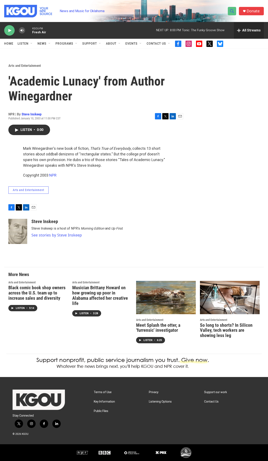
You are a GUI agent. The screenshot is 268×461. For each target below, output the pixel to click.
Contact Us (156, 43)
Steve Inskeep (31, 114)
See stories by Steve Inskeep (56, 235)
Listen (23, 43)
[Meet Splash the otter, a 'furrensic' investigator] (166, 297)
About (111, 43)
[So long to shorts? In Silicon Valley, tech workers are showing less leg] (230, 297)
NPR (53, 175)
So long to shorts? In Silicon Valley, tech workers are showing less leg (226, 330)
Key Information (104, 401)
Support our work (215, 392)
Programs (64, 43)
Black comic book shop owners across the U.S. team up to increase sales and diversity (37, 293)
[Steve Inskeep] (17, 231)
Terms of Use (103, 392)
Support (89, 43)
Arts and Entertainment (24, 65)
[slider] (28, 30)
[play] (9, 30)
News (41, 43)
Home (8, 43)
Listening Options (160, 401)
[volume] (22, 30)
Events (131, 43)
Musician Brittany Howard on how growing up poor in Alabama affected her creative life (100, 295)
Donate (253, 11)
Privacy (153, 392)
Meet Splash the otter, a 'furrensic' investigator (158, 328)
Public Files (101, 411)
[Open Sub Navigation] (31, 43)
